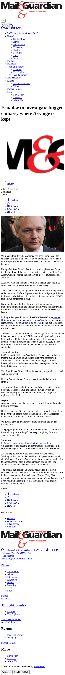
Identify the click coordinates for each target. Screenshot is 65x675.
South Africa (13, 571)
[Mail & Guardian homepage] (32, 10)
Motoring (11, 585)
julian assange (14, 524)
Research (11, 658)
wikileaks (11, 526)
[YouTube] (19, 28)
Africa (10, 574)
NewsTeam (39, 666)
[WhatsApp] (17, 28)
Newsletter (12, 655)
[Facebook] (2, 28)
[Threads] (9, 28)
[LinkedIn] (7, 28)
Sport (9, 590)
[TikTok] (12, 28)
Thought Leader (13, 605)
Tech (9, 588)
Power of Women (15, 635)
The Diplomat (14, 614)
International (13, 577)
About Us (12, 661)
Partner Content (8, 643)
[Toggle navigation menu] (3, 21)
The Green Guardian (11, 619)
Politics (4, 596)
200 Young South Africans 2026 (16, 558)
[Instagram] (5, 28)
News (5, 565)
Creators (10, 556)
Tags (3, 556)
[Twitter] (14, 28)
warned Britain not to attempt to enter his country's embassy (30, 318)
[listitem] (7, 550)
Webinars (11, 637)
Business (5, 598)
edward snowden (15, 521)
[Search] (11, 24)
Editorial (11, 611)
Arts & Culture (8, 622)
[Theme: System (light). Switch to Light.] (5, 24)
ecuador (11, 518)
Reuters (11, 184)
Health (10, 582)
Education (12, 579)
